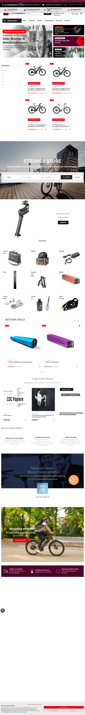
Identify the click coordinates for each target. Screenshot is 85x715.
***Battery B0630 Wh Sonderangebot (19, 362)
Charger (61, 252)
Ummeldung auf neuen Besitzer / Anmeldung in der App (43, 416)
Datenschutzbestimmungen (34, 704)
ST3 (3, 79)
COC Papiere (7, 415)
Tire (4, 272)
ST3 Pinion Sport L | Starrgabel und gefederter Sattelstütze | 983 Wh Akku (61, 126)
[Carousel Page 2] (43, 372)
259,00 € (63, 222)
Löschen (77, 177)
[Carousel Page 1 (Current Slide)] (41, 372)
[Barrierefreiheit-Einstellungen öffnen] (2, 610)
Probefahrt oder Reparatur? (59, 14)
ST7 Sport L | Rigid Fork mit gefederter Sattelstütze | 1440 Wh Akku (36, 90)
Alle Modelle (5, 70)
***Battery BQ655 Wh (52, 362)
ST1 (3, 74)
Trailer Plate (5, 297)
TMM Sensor (61, 297)
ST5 (3, 81)
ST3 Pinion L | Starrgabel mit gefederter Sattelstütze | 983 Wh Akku (37, 126)
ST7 (3, 84)
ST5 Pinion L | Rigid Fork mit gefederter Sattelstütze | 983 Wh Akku (61, 90)
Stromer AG (31, 86)
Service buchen (66, 389)
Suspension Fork (33, 274)
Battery (61, 273)
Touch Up (33, 297)
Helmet (33, 251)
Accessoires (5, 252)
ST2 (3, 76)
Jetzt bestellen (20, 540)
